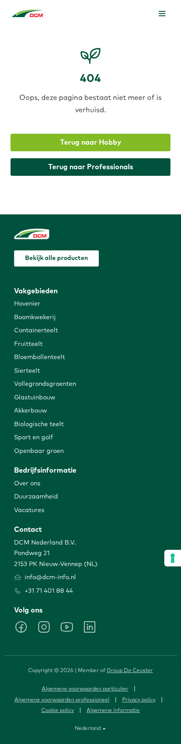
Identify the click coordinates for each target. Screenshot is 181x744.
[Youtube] (67, 627)
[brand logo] (28, 13)
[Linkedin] (89, 627)
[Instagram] (44, 627)
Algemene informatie (113, 710)
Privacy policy (139, 700)
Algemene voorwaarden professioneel (61, 700)
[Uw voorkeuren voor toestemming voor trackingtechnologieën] (172, 558)
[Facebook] (21, 627)
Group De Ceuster (130, 670)
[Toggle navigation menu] (162, 13)
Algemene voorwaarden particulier (85, 689)
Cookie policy (57, 710)
